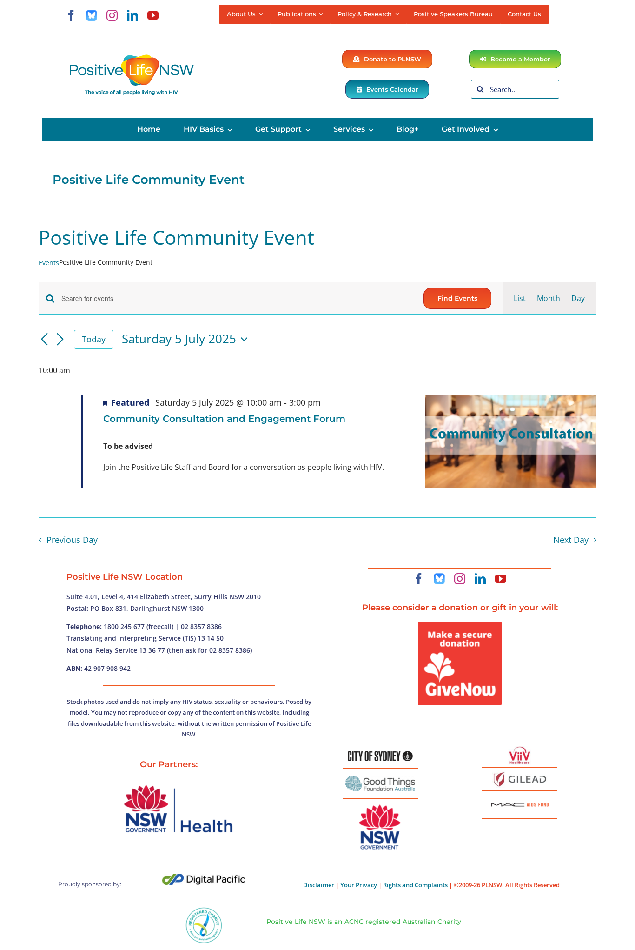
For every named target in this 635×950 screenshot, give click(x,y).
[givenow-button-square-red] (460, 625)
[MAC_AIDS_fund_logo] (519, 799)
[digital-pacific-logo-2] (203, 877)
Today (94, 339)
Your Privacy (358, 885)
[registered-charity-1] (204, 910)
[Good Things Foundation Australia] (380, 779)
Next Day (571, 539)
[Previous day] (44, 340)
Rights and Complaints (415, 885)
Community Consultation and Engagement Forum (224, 418)
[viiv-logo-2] (519, 750)
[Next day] (60, 340)
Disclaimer (318, 885)
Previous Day (71, 539)
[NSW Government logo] (380, 805)
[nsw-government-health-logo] (178, 786)
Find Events (457, 298)
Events (49, 262)
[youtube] (153, 15)
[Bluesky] (91, 15)
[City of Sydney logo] (380, 754)
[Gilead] (520, 774)
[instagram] (112, 15)
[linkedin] (132, 15)
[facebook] (71, 15)
